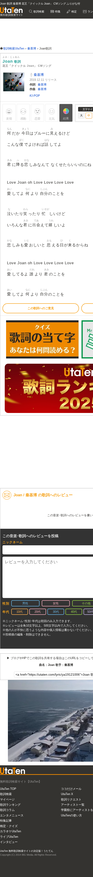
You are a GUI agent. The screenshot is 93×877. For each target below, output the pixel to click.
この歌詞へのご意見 (41, 308)
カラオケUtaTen (10, 831)
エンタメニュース (11, 815)
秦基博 (38, 75)
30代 (56, 611)
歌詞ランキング (10, 804)
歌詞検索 (38, 11)
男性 (25, 603)
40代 (74, 611)
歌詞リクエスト (71, 799)
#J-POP (35, 95)
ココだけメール (71, 789)
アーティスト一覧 (72, 804)
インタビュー (9, 842)
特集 (57, 11)
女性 (56, 603)
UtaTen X (67, 794)
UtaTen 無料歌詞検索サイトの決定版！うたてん (26, 851)
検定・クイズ (9, 826)
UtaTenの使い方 (71, 815)
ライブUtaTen (9, 836)
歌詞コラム (7, 810)
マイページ (7, 799)
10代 (19, 611)
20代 (38, 611)
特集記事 (6, 820)
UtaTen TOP (8, 789)
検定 (74, 11)
